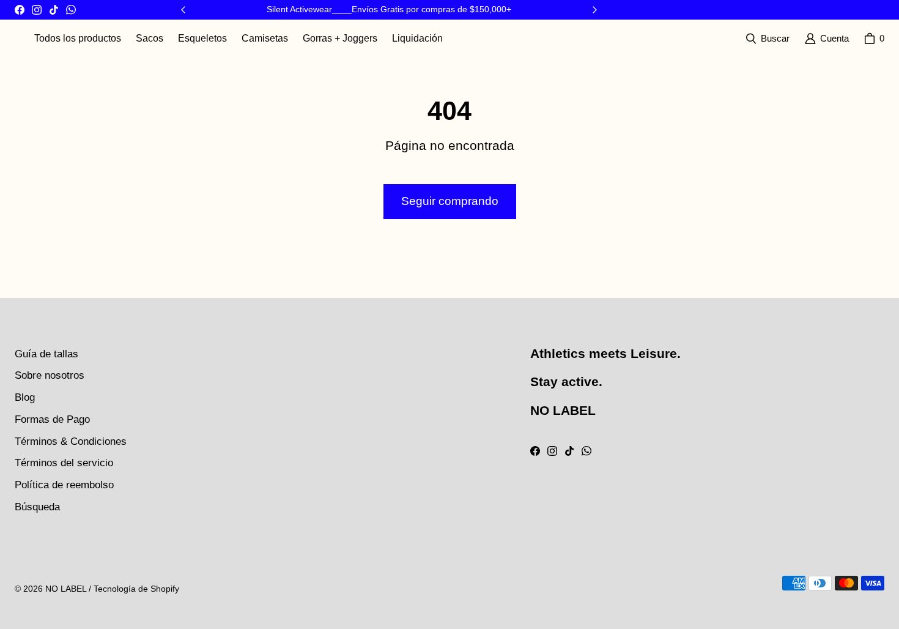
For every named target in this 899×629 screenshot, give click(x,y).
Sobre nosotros (49, 375)
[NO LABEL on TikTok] (53, 9)
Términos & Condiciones (71, 441)
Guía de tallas (46, 354)
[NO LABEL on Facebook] (19, 9)
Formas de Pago (52, 419)
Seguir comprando (449, 201)
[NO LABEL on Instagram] (36, 9)
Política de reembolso (64, 485)
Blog (25, 397)
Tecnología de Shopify (136, 589)
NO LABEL (65, 589)
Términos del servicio (64, 463)
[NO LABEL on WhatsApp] (71, 9)
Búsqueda (37, 507)
